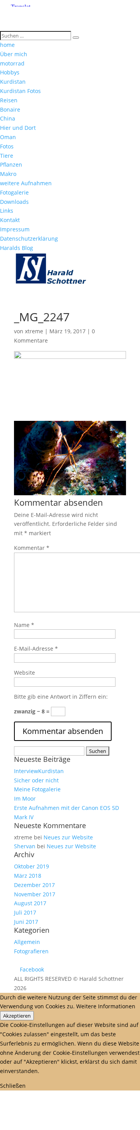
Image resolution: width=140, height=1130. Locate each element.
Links (6, 210)
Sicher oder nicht (36, 780)
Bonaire (10, 109)
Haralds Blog (16, 247)
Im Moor (25, 798)
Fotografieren (31, 951)
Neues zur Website (68, 837)
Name (24, 625)
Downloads (14, 201)
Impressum (15, 229)
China (7, 118)
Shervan (24, 846)
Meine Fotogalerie (37, 789)
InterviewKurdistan (39, 771)
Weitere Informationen (105, 1006)
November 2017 (34, 894)
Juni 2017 (26, 921)
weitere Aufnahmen (26, 183)
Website (24, 672)
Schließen (13, 1085)
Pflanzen (11, 164)
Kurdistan (13, 81)
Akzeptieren (17, 1015)
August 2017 (30, 903)
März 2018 (27, 875)
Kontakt (10, 220)
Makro (8, 173)
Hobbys (9, 72)
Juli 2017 (25, 912)
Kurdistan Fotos (20, 91)
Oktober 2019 (31, 866)
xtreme (34, 331)
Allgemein (27, 942)
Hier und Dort (18, 127)
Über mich (13, 54)
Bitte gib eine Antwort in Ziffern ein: (61, 696)
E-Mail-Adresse (36, 648)
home (7, 44)
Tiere (6, 155)
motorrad (12, 63)
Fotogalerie (14, 192)
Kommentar (31, 547)
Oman (8, 137)
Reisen (9, 100)
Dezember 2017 (34, 885)
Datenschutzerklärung (29, 238)
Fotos (7, 146)
